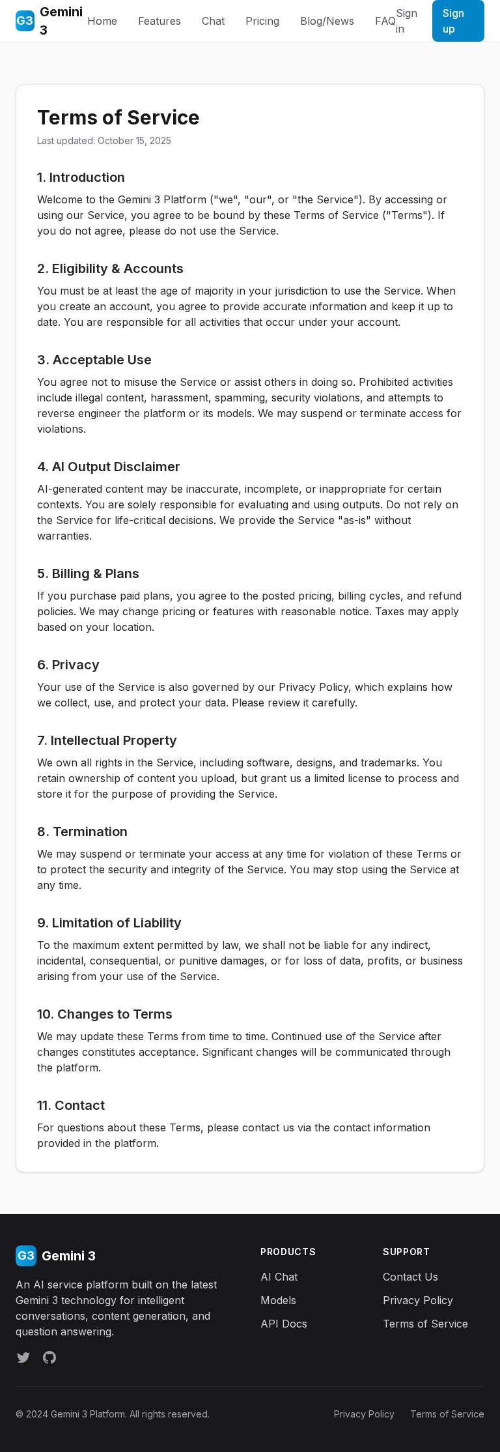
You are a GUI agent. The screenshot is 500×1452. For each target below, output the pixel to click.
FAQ (385, 20)
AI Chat (279, 1276)
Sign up (453, 21)
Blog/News (327, 20)
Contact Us (410, 1276)
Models (278, 1300)
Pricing (262, 20)
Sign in (406, 21)
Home (102, 20)
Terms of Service (425, 1323)
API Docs (283, 1323)
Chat (213, 20)
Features (159, 20)
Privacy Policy (418, 1300)
